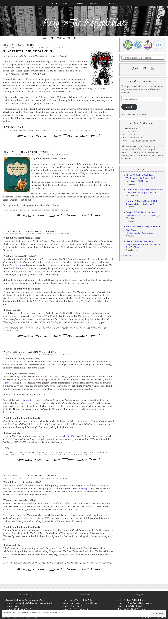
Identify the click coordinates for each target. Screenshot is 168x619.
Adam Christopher (20, 452)
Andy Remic (38, 562)
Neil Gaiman (86, 329)
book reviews (17, 130)
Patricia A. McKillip (30, 454)
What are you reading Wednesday (29, 231)
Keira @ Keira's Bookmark (139, 241)
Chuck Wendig (43, 130)
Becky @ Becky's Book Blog (140, 175)
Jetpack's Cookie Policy (57, 612)
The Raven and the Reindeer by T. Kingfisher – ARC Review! (140, 179)
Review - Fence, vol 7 (15, 605)
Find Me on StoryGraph (88, 3)
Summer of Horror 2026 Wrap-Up (141, 203)
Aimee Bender (39, 452)
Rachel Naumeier (53, 454)
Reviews (45, 47)
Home (55, 3)
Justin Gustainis (31, 564)
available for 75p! (67, 436)
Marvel (84, 564)
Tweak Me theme (146, 617)
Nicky (34, 47)
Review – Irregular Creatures (26, 151)
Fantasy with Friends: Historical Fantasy (79, 602)
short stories (60, 210)
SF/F (94, 130)
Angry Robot (72, 452)
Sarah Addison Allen (76, 454)
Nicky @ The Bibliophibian (84, 22)
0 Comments (64, 154)
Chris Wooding (42, 327)
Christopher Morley (81, 562)
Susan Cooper (11, 330)
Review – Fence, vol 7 (71, 605)
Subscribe (129, 107)
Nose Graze (161, 617)
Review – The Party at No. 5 (74, 609)
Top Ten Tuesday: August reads (139, 232)
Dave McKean (77, 327)
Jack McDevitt (94, 327)
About (66, 3)
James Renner (34, 329)
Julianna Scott (51, 329)
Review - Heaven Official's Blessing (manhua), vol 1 (29, 602)
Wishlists (111, 3)
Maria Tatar (72, 564)
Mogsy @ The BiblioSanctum (140, 212)
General (50, 354)
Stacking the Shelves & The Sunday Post (24, 599)
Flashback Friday (69, 130)
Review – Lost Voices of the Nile (76, 599)
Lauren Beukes (70, 329)
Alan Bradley (17, 327)
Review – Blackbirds (19, 44)
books (30, 130)
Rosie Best (101, 329)
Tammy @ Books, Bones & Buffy (142, 200)
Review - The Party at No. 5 (18, 609)
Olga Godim (27, 399)
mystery (85, 130)
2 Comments (59, 47)
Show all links (128, 255)
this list (18, 265)
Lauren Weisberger (53, 564)
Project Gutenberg (79, 488)
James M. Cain (17, 329)
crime (55, 130)
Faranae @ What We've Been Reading (144, 189)
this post (45, 376)
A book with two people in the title (141, 192)
